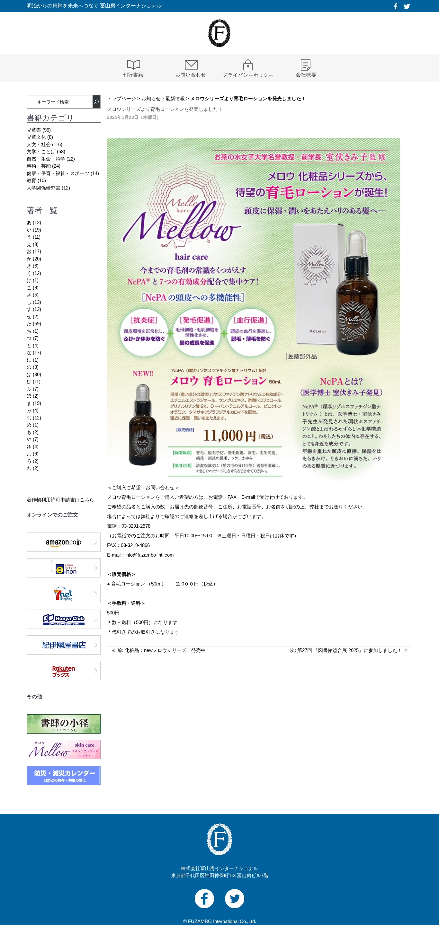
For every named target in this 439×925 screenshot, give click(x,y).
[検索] (96, 101)
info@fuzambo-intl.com (149, 555)
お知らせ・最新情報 (163, 98)
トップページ (121, 98)
